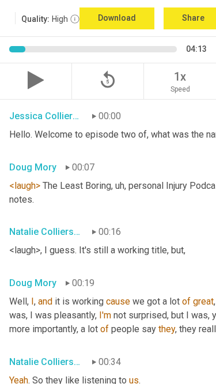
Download (117, 17)
